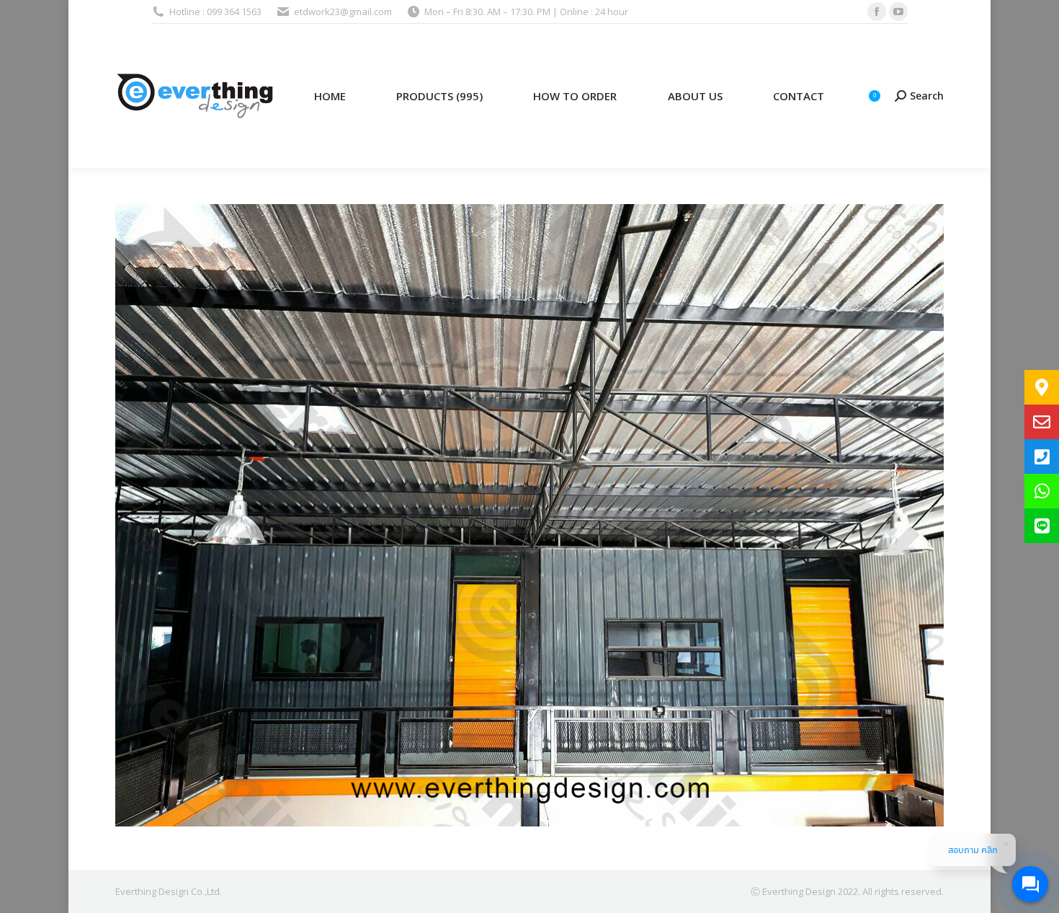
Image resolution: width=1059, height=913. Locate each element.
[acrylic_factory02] (529, 515)
